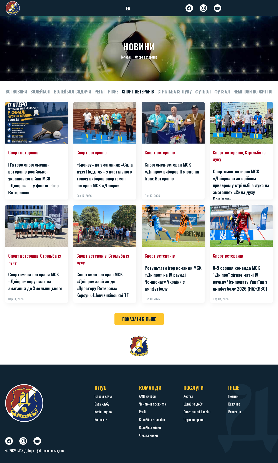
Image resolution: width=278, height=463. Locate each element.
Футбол (203, 91)
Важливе (234, 404)
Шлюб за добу (193, 404)
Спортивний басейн (197, 411)
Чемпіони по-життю (152, 404)
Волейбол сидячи (72, 91)
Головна (126, 57)
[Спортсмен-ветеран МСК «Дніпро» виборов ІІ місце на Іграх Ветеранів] (173, 123)
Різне (113, 91)
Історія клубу (103, 396)
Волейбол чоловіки (152, 419)
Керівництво (103, 411)
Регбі (99, 91)
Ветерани (234, 411)
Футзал (222, 91)
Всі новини (16, 91)
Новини (233, 396)
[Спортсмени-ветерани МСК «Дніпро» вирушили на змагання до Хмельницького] (36, 226)
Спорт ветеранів (138, 91)
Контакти (100, 419)
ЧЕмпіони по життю (252, 91)
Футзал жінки (148, 435)
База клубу (101, 404)
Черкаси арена (194, 419)
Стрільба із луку (174, 91)
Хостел (188, 396)
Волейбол (40, 91)
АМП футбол (147, 396)
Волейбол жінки (150, 427)
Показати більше (139, 319)
